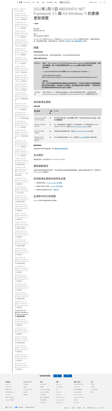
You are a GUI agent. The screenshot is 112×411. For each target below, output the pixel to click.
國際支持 (56, 190)
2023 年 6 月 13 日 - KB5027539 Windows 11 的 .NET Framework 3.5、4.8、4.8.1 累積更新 (22, 152)
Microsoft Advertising (60, 397)
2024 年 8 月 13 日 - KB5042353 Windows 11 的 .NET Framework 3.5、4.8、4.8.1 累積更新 (22, 25)
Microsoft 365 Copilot (60, 400)
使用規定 (79, 407)
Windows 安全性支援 (57, 186)
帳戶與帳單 (49, 2)
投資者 (92, 392)
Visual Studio (76, 402)
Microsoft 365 (26, 2)
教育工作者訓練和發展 (44, 397)
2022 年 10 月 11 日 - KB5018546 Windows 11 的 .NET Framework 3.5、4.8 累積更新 (22, 234)
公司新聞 (92, 386)
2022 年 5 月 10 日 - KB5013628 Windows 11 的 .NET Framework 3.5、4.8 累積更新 (22, 287)
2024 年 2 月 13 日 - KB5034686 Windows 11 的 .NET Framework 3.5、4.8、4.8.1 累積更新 (22, 60)
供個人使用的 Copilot (10, 392)
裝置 (43, 2)
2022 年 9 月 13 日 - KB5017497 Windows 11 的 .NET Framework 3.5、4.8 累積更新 (22, 251)
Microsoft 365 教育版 (44, 392)
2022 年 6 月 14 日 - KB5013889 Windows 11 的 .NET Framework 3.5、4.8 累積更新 (22, 278)
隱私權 (73, 407)
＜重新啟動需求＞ (78, 41)
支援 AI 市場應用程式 (78, 389)
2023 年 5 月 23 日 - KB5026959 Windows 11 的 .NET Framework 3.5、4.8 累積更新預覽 (22, 161)
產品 (38, 2)
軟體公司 (75, 400)
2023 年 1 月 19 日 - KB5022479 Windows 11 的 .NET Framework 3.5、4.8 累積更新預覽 (22, 199)
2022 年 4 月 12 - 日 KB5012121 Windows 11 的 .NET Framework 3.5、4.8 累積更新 (22, 304)
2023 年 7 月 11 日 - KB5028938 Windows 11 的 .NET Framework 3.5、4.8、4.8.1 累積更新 (22, 144)
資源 (55, 2)
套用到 (36, 23)
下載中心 (25, 386)
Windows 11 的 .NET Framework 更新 (19, 10)
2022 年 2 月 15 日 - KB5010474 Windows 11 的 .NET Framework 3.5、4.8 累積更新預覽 (22, 313)
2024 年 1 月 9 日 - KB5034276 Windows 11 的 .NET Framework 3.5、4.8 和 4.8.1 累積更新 (22, 69)
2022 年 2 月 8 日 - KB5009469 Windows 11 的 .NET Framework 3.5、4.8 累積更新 (22, 322)
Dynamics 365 (59, 392)
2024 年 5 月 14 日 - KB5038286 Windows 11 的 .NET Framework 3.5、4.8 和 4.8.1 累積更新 (22, 43)
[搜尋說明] (100, 2)
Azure (57, 389)
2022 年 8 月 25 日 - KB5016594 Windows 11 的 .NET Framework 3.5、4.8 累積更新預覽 (22, 260)
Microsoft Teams (59, 402)
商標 (84, 407)
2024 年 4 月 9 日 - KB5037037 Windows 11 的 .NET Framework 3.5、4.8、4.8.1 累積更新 (22, 52)
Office (33, 2)
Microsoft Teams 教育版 (45, 389)
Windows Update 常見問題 (54, 183)
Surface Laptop (8, 386)
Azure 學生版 (42, 402)
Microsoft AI (58, 384)
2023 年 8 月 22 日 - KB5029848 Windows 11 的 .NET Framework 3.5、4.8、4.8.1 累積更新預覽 (22, 115)
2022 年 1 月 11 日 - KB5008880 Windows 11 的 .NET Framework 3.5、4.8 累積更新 (22, 331)
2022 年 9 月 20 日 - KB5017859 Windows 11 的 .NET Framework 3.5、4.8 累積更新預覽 (22, 243)
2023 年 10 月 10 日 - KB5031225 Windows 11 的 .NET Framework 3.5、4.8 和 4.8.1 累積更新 (22, 87)
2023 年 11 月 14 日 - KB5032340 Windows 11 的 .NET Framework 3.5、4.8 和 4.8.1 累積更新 (22, 78)
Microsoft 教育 (43, 384)
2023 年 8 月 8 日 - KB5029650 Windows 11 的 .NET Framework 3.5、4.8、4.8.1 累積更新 (22, 124)
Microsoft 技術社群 (77, 392)
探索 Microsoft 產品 (9, 397)
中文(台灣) (10, 407)
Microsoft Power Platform (79, 397)
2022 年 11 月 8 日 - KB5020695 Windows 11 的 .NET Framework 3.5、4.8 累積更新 (22, 216)
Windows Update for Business (79, 126)
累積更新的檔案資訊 (62, 148)
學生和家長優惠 (43, 400)
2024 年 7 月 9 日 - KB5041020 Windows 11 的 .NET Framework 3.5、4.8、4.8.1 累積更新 (22, 34)
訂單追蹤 (25, 394)
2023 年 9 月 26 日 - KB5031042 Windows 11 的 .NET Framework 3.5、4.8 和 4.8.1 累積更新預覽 (22, 97)
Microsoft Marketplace (78, 394)
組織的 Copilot (8, 389)
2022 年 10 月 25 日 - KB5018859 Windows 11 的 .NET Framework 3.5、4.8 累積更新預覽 (22, 225)
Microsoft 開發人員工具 (78, 384)
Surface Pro (8, 384)
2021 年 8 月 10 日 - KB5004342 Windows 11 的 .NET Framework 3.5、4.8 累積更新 (22, 366)
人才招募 (92, 384)
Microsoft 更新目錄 (83, 137)
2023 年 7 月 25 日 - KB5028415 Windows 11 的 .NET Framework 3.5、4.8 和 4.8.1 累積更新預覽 (22, 134)
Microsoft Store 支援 (27, 389)
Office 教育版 (42, 394)
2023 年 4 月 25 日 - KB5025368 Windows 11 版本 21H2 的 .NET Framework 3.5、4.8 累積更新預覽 (22, 171)
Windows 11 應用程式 (10, 400)
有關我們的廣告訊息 (91, 407)
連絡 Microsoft (67, 407)
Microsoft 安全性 (59, 386)
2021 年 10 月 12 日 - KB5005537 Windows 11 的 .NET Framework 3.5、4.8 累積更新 (22, 357)
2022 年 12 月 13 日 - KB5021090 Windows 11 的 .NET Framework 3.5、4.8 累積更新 (22, 207)
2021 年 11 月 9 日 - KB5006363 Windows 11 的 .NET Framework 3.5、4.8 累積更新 (22, 348)
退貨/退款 (25, 392)
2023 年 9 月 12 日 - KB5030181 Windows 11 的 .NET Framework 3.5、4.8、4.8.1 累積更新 (22, 106)
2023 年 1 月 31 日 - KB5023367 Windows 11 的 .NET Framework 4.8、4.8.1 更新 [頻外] (22, 190)
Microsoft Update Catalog (83, 131)
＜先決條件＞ (68, 41)
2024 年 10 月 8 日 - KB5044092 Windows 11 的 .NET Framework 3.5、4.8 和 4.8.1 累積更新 (22, 16)
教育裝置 (42, 386)
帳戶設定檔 (25, 384)
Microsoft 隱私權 (94, 389)
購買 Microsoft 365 (64, 2)
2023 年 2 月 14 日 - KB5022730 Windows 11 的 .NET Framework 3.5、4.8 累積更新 (22, 181)
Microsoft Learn (77, 386)
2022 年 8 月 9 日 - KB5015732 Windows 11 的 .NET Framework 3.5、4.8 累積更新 (22, 269)
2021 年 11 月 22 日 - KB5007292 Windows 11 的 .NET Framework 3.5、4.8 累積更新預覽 (22, 340)
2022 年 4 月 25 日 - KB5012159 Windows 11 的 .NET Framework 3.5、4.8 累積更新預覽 (22, 296)
